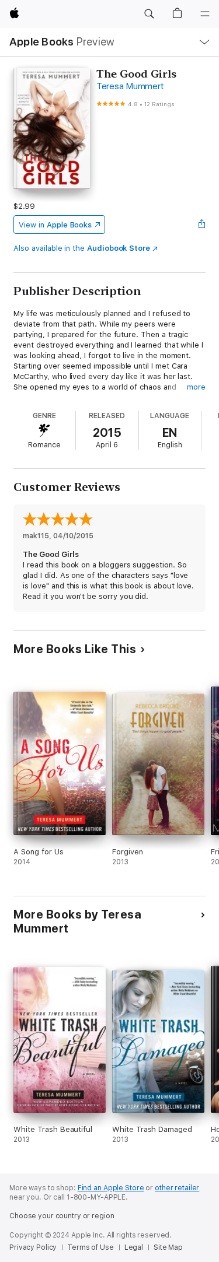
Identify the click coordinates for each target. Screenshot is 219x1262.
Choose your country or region (61, 1216)
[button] (149, 14)
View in (55, 224)
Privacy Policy (33, 1247)
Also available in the (81, 248)
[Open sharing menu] (202, 224)
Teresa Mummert (130, 86)
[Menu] (205, 14)
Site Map (168, 1247)
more (196, 387)
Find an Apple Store (111, 1188)
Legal (133, 1247)
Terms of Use (90, 1247)
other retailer (177, 1188)
